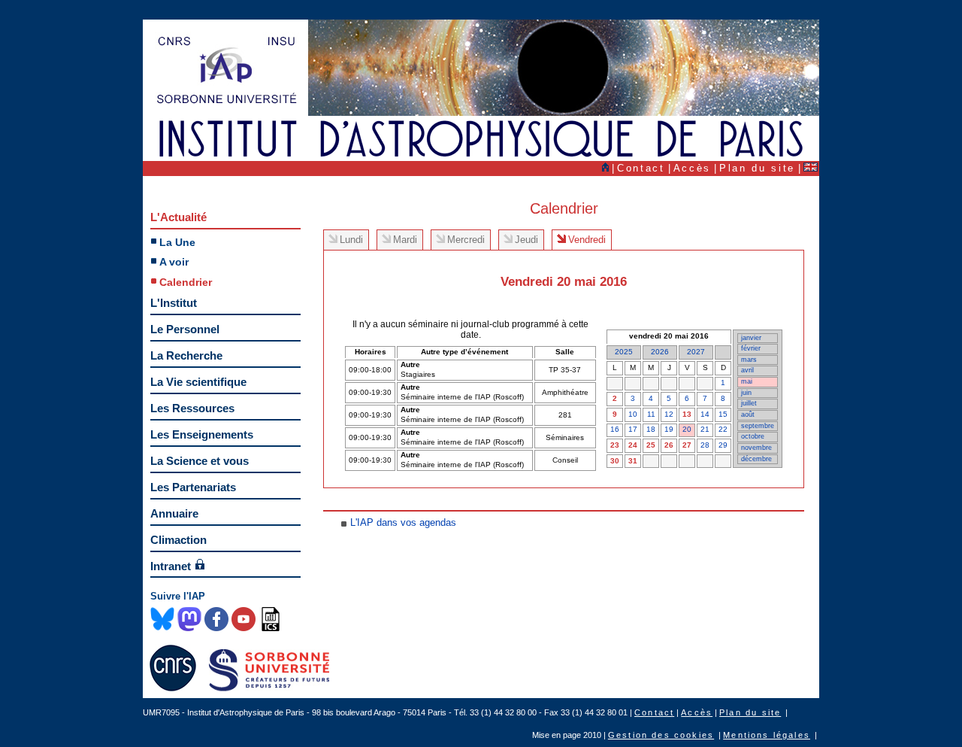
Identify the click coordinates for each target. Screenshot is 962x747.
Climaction (178, 539)
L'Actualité (178, 217)
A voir (174, 262)
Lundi (351, 239)
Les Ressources (192, 408)
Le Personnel (184, 329)
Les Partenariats (193, 487)
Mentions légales (766, 734)
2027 (696, 352)
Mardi (405, 239)
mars (749, 359)
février (751, 348)
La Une (177, 242)
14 (704, 414)
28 (704, 445)
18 (650, 429)
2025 (624, 352)
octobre (752, 436)
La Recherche (186, 355)
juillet (749, 403)
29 (723, 445)
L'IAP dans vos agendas (403, 522)
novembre (756, 447)
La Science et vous (199, 460)
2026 (660, 352)
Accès (692, 168)
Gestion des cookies (661, 734)
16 (614, 429)
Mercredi (466, 239)
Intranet (170, 566)
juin (746, 392)
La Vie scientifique (198, 381)
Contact (641, 168)
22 (723, 429)
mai (746, 381)
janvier (751, 338)
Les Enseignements (201, 434)
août (748, 414)
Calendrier (185, 282)
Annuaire (174, 513)
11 (651, 414)
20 (686, 429)
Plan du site (757, 168)
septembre (757, 426)
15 (723, 414)
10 (632, 414)
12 (668, 414)
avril (747, 370)
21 (704, 429)
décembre (756, 459)
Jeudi (526, 239)
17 (632, 429)
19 (668, 429)
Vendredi (587, 239)
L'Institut (173, 302)
